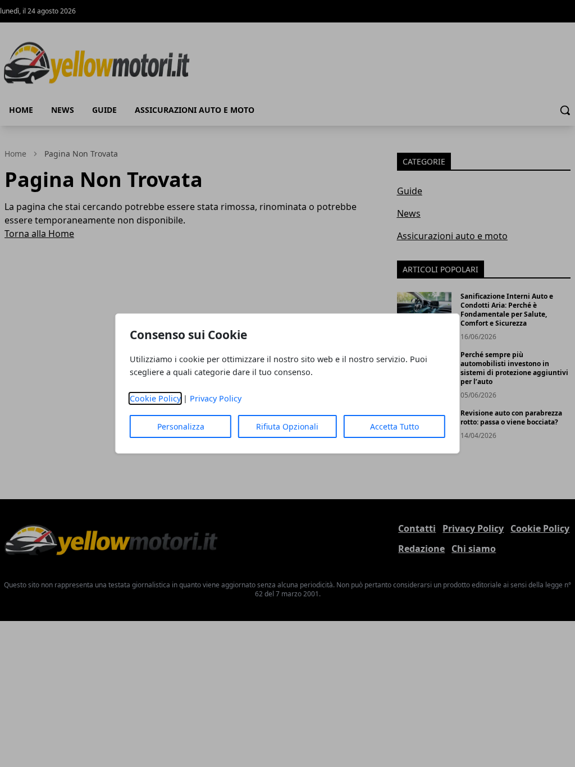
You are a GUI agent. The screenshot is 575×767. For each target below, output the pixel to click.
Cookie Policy (155, 398)
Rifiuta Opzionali (287, 426)
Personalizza (180, 426)
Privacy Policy (215, 398)
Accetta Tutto (394, 426)
